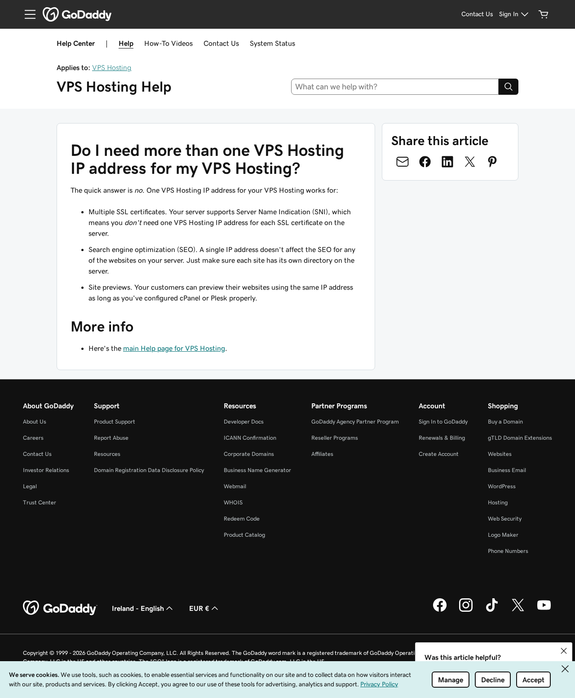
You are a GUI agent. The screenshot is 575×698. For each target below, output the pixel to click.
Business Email (507, 470)
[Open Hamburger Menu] (26, 14)
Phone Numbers (508, 551)
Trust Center (39, 502)
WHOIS (233, 502)
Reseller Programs (334, 438)
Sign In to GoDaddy (443, 421)
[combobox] (395, 87)
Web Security (505, 518)
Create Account (439, 454)
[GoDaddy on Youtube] (544, 610)
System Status (272, 43)
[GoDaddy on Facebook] (440, 610)
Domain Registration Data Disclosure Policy (149, 470)
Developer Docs (244, 421)
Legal (30, 486)
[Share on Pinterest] (492, 161)
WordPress (502, 486)
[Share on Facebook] (425, 161)
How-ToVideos (168, 43)
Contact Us (221, 43)
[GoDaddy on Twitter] (518, 610)
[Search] (508, 87)
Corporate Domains (249, 454)
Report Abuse (111, 438)
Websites (500, 454)
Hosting (498, 502)
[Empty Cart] (543, 14)
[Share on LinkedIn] (447, 161)
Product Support (114, 421)
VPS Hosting (112, 67)
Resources (107, 454)
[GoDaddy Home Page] (60, 608)
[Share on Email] (402, 161)
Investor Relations (46, 470)
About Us (34, 421)
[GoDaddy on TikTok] (492, 610)
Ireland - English (138, 608)
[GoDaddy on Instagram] (466, 610)
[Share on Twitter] (470, 161)
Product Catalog (244, 535)
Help (126, 43)
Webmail (235, 486)
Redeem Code (242, 518)
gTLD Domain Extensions (520, 438)
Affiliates (322, 454)
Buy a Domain (505, 421)
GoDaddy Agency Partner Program (355, 421)
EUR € (199, 608)
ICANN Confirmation (250, 438)
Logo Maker (503, 535)
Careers (33, 438)
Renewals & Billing (442, 438)
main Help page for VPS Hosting (174, 348)
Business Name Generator (257, 470)
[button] (564, 651)
